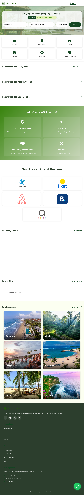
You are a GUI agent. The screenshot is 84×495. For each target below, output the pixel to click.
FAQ (5, 461)
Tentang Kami (8, 428)
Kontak (6, 439)
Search (75, 24)
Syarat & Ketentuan (10, 457)
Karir (5, 432)
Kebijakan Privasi (9, 454)
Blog (5, 436)
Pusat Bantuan (8, 450)
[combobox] (15, 24)
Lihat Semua (76, 67)
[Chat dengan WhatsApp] (77, 485)
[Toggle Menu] (79, 3)
